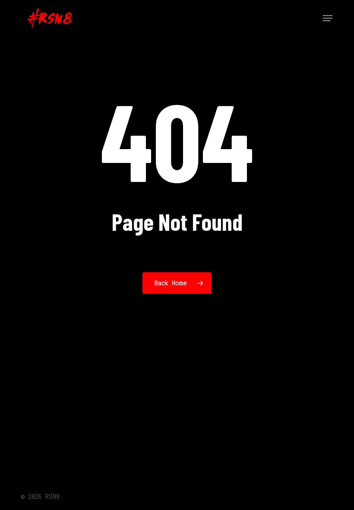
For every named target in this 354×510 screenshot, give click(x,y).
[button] (327, 18)
